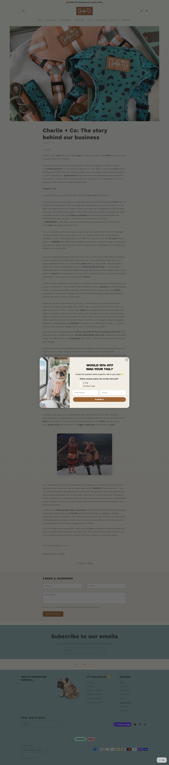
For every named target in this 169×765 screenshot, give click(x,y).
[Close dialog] (126, 359)
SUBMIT (99, 399)
